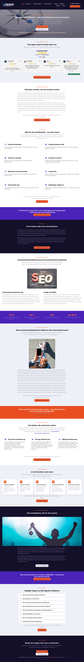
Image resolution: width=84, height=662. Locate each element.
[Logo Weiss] (8, 3)
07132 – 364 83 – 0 (75, 3)
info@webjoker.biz (49, 657)
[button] (81, 66)
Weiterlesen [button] (51, 70)
